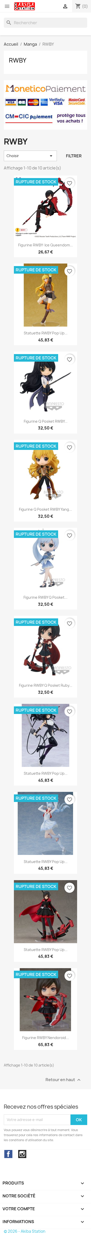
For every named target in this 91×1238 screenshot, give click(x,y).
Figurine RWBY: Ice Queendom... (45, 245)
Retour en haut (64, 1080)
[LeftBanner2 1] (45, 104)
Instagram (22, 1154)
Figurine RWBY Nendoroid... (45, 1037)
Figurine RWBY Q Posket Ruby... (45, 685)
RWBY (17, 60)
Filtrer (74, 156)
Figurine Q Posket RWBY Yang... (45, 509)
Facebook (8, 1154)
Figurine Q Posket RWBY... (45, 421)
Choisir (30, 156)
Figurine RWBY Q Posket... (45, 597)
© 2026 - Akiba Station (24, 1231)
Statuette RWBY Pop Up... (45, 333)
